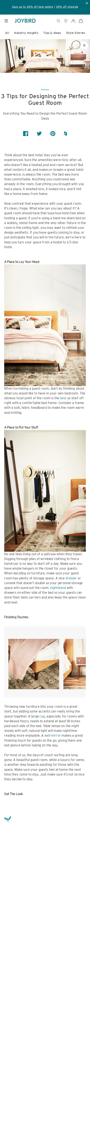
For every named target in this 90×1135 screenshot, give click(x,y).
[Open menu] (6, 21)
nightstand (58, 588)
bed (63, 398)
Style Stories (75, 33)
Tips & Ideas (52, 33)
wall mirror (52, 735)
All (7, 33)
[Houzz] (65, 133)
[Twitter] (39, 133)
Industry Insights (26, 33)
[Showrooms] (66, 21)
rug (42, 716)
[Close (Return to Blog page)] (84, 45)
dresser (71, 578)
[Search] (58, 21)
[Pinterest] (52, 133)
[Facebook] (25, 133)
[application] (77, 1122)
